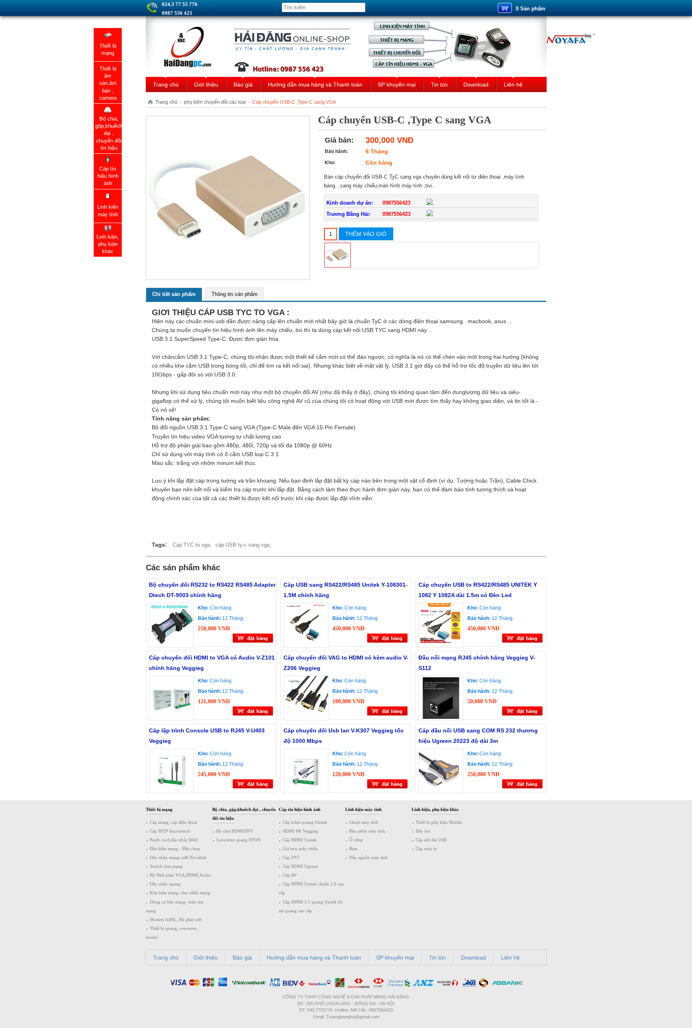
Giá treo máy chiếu (300, 848)
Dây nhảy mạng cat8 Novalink (178, 857)
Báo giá (243, 84)
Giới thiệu (206, 84)
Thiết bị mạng (159, 809)
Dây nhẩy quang (165, 883)
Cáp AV (290, 875)
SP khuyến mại (397, 84)
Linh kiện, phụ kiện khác (435, 809)
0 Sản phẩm (530, 9)
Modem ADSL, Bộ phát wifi (176, 919)
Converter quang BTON (238, 839)
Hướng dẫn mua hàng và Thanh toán (315, 84)
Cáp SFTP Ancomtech (170, 831)
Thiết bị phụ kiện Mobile (439, 822)
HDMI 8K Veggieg (300, 831)
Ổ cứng (356, 839)
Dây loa (423, 831)
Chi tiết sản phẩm (174, 294)
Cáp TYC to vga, (192, 545)
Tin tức (439, 84)
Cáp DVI (291, 857)
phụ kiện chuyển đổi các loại (215, 102)
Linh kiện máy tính (363, 809)
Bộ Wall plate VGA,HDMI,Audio (180, 875)
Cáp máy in (426, 848)
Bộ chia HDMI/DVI (234, 831)
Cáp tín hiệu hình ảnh (299, 809)
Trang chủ (166, 84)
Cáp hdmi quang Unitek (305, 822)
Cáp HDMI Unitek (300, 839)
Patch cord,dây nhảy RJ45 (174, 839)
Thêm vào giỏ (365, 234)
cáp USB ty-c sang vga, (243, 545)
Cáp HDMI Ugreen (300, 866)
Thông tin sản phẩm (234, 294)
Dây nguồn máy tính (368, 857)
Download (476, 84)
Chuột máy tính (363, 822)
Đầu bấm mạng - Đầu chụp (175, 848)
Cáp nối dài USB (431, 839)
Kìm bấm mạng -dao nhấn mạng (180, 892)
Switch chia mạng (166, 866)
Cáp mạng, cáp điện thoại (173, 822)
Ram (353, 848)
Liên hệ (513, 84)
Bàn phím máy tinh (367, 831)
